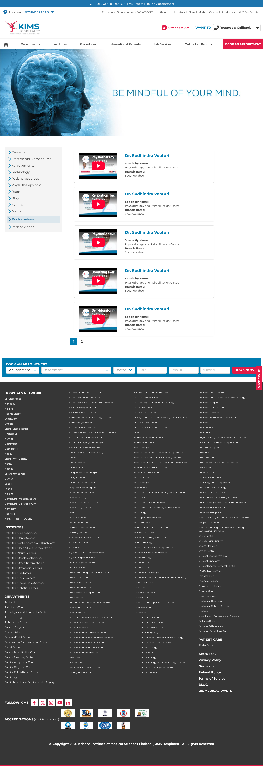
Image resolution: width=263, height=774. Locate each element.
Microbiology (141, 447)
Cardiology (11, 677)
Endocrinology (77, 497)
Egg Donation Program (83, 487)
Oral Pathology (142, 557)
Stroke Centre (206, 551)
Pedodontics (206, 427)
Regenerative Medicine (212, 492)
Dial (107, 4)
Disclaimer (207, 666)
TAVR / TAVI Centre (210, 571)
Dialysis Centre (77, 477)
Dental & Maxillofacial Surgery (86, 452)
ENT (71, 512)
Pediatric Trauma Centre (213, 407)
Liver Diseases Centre (146, 422)
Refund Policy (210, 672)
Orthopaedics (142, 567)
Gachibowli (11, 448)
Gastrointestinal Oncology (84, 537)
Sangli (8, 483)
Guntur (9, 478)
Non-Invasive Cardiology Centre (152, 527)
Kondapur (10, 403)
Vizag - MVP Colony (16, 458)
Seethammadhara (15, 473)
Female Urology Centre (82, 527)
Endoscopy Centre (80, 507)
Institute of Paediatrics (18, 572)
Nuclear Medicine (144, 532)
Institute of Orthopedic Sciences (23, 567)
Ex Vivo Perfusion (79, 522)
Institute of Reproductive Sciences (24, 582)
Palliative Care (142, 597)
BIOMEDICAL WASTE (215, 691)
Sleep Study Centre (209, 522)
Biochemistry (12, 632)
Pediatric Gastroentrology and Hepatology (158, 637)
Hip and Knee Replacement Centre (89, 602)
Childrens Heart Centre (82, 412)
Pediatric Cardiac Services (149, 622)
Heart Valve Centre (80, 582)
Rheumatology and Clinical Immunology (222, 502)
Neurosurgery (142, 522)
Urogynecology (208, 596)
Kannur (9, 463)
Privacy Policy (210, 660)
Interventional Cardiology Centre (88, 632)
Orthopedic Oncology (146, 572)
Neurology (140, 512)
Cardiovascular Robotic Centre (87, 392)
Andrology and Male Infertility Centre (26, 612)
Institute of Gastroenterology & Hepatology (30, 542)
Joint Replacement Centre (84, 667)
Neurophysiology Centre (148, 517)
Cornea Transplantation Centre (87, 437)
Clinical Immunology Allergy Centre (90, 417)
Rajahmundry (13, 413)
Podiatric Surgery (209, 447)
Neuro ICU (140, 497)
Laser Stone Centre (145, 412)
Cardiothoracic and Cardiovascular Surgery (29, 682)
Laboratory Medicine (146, 397)
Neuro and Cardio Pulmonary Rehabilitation (159, 492)
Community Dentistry (82, 427)
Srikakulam (11, 418)
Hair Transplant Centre (82, 562)
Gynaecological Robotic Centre (87, 552)
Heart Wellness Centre (82, 587)
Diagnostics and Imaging (83, 472)
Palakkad (10, 513)
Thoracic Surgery (208, 581)
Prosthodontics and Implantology (218, 462)
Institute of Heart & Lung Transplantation (28, 547)
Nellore (9, 408)
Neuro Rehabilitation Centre (150, 502)
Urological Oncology (210, 601)
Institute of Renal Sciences (20, 577)
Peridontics (205, 432)
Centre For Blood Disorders (85, 397)
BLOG (203, 684)
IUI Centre (75, 657)
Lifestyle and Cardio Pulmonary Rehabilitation (160, 417)
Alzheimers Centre (15, 607)
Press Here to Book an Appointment (149, 4)
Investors (179, 12)
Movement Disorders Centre (150, 467)
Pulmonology (206, 472)
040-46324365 (145, 12)
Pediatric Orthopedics (146, 672)
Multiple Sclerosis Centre (148, 472)
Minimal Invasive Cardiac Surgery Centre (157, 457)
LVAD (137, 432)
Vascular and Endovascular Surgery (219, 616)
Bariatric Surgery (14, 627)
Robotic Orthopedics (211, 512)
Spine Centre (206, 536)
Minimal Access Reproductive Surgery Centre (160, 452)
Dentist (73, 457)
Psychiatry (205, 467)
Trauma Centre (207, 591)
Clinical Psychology (80, 422)
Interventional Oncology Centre (87, 647)
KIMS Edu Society (248, 12)
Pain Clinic (140, 587)
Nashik (9, 468)
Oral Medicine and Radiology (150, 552)
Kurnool (9, 438)
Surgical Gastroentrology (213, 556)
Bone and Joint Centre (18, 637)
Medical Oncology (144, 442)
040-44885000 (178, 27)
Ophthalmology (143, 542)
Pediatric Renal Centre (211, 392)
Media (202, 12)
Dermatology (77, 462)
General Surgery (78, 542)
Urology (203, 611)
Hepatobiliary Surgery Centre (86, 592)
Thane (8, 488)
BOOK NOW (245, 370)
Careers (213, 12)
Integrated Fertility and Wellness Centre (92, 617)
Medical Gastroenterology (149, 437)
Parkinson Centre (144, 607)
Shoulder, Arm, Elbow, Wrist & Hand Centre (224, 517)
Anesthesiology (14, 617)
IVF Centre (75, 662)
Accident (10, 602)
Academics (228, 12)
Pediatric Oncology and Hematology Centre (159, 662)
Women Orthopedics (211, 626)
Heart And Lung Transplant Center (89, 572)
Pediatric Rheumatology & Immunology (222, 397)
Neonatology (141, 482)
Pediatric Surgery (209, 402)
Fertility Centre (78, 532)
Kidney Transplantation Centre (151, 392)
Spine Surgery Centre (211, 541)
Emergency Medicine (81, 492)
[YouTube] (59, 702)
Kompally (10, 508)
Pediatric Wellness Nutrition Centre (219, 417)
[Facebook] (34, 702)
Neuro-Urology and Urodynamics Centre (157, 507)
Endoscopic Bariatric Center (85, 502)
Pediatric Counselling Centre (150, 627)
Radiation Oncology (210, 477)
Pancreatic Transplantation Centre (154, 602)
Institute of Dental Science (20, 537)
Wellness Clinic (207, 621)
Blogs (191, 12)
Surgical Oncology (209, 561)
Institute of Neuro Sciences (20, 552)
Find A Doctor (207, 645)
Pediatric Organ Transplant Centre (153, 667)
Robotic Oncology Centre (213, 507)
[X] (42, 702)
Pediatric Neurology (145, 647)
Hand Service (77, 567)
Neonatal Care (142, 477)
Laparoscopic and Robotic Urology (154, 402)
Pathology (140, 612)
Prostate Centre (208, 457)
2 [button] (82, 341)
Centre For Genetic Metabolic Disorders (92, 402)
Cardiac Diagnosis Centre (19, 667)
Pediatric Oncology (145, 657)
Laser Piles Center (144, 407)
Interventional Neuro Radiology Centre (91, 637)
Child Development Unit (83, 407)
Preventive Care (208, 452)
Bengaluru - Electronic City (20, 503)
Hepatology (76, 597)
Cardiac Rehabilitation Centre (22, 672)
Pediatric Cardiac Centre (148, 617)
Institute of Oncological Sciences (23, 557)
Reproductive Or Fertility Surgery (218, 497)
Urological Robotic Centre (214, 606)
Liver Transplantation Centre (150, 427)
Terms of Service (212, 678)
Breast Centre (13, 647)
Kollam (9, 493)
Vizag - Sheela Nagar (16, 428)
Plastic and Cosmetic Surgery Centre (220, 442)
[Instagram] (51, 702)
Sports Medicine (208, 546)
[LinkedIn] (68, 702)
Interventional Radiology (83, 652)
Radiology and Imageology (214, 482)
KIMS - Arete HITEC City (18, 518)
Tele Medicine (206, 576)
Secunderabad (13, 398)
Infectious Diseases (80, 607)
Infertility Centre (78, 612)
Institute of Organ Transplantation (24, 562)
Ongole (9, 423)
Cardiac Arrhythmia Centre (20, 662)
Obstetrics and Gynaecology (150, 537)
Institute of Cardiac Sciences (21, 532)
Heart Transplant (79, 577)
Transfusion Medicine (211, 586)
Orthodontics (141, 562)
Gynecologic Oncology (82, 557)
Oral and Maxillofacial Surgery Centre (155, 547)
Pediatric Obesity (144, 652)
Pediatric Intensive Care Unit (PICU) (154, 642)
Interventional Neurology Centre (88, 642)
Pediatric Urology (209, 412)
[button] (39, 12)
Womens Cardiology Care (213, 631)
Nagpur (9, 453)
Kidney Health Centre (81, 672)
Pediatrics (204, 422)
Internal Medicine (79, 627)
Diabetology (76, 467)
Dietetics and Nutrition (82, 482)
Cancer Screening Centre (19, 657)
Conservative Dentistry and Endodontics (92, 432)
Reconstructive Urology (212, 487)
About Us (164, 12)
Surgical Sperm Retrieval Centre (217, 566)
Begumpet (11, 443)
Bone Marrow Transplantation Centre (26, 642)
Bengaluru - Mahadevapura (20, 498)
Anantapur (11, 433)
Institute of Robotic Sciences (21, 587)
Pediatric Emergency (146, 632)
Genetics (74, 547)
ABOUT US (207, 654)
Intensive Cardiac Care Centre (86, 622)
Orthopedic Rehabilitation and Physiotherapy (160, 577)
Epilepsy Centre (78, 517)
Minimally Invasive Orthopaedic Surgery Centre (161, 462)
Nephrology (141, 487)
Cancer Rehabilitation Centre (21, 652)
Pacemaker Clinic (144, 582)
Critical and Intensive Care (84, 447)
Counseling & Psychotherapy (86, 442)
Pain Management (144, 592)
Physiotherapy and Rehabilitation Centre (222, 437)
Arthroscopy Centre (16, 622)
